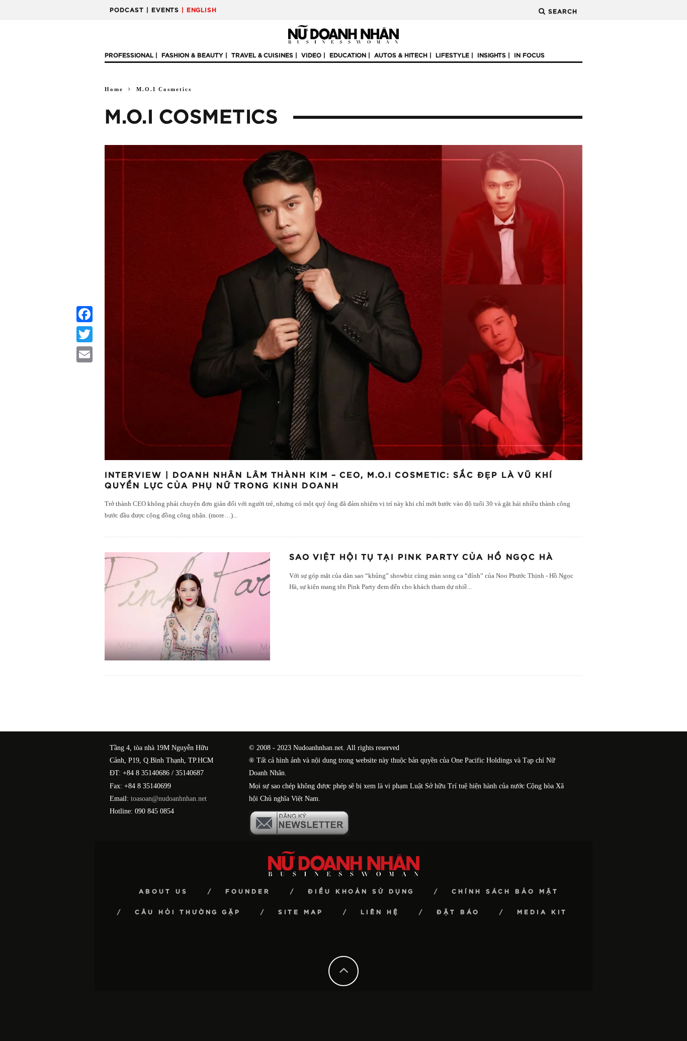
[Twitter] (84, 334)
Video (311, 55)
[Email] (84, 354)
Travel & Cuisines (262, 55)
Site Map (300, 912)
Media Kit (542, 912)
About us (163, 891)
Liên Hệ (380, 912)
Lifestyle (452, 55)
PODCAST (127, 10)
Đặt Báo (458, 912)
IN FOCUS (529, 55)
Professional (129, 55)
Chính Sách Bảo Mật (505, 891)
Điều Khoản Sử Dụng (361, 891)
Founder (248, 891)
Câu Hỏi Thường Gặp (188, 912)
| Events (162, 10)
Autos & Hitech (400, 55)
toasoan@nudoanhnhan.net (169, 798)
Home (114, 89)
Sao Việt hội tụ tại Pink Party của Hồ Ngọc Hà (421, 557)
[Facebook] (84, 314)
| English (199, 10)
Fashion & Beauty (192, 55)
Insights (491, 55)
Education (347, 55)
